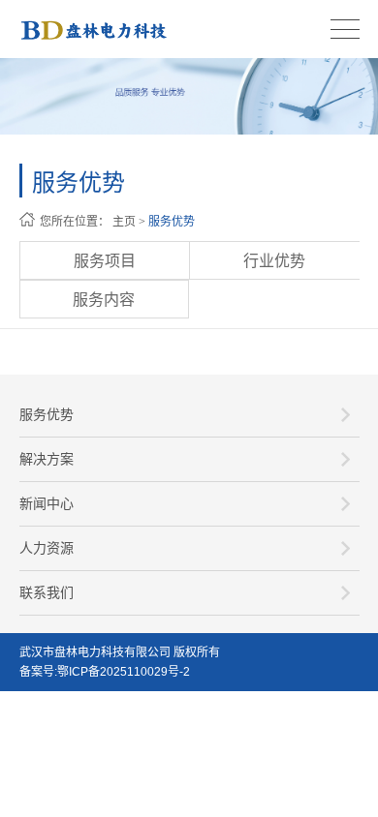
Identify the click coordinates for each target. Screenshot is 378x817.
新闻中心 (46, 503)
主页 (124, 221)
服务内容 (104, 299)
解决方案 (46, 459)
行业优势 (274, 261)
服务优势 (171, 221)
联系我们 (46, 592)
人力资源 (46, 548)
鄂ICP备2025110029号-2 (123, 672)
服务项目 (105, 261)
